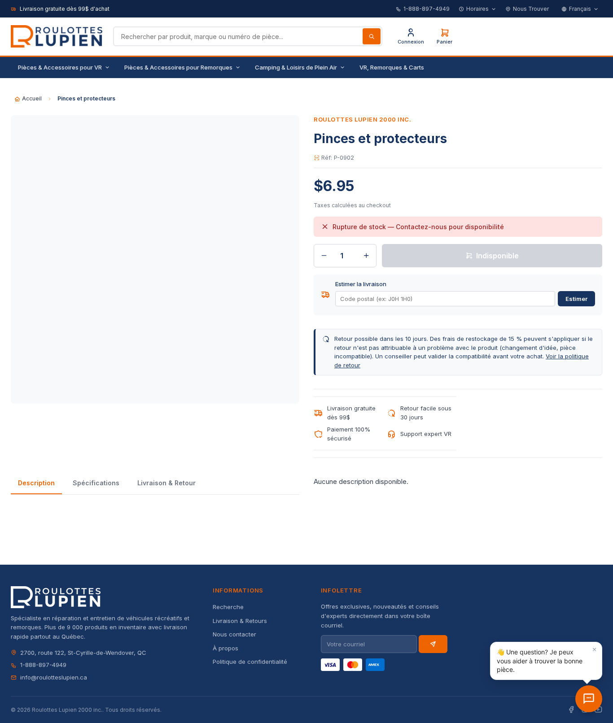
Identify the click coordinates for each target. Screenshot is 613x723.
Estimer (576, 298)
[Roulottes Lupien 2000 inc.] (56, 36)
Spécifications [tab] (96, 483)
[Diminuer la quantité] (324, 255)
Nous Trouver (531, 8)
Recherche (228, 606)
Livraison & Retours (240, 620)
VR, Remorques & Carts (391, 67)
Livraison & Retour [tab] (166, 483)
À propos (225, 648)
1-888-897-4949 (426, 8)
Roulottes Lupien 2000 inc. (363, 119)
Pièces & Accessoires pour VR (60, 67)
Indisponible (497, 255)
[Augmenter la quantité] (366, 255)
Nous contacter (234, 634)
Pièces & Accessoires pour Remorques (178, 67)
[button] (546, 661)
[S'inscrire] (433, 644)
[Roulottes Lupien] (588, 698)
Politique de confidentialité (250, 661)
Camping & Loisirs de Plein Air (296, 67)
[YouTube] (598, 710)
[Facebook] (571, 710)
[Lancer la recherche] (372, 36)
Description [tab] (36, 483)
